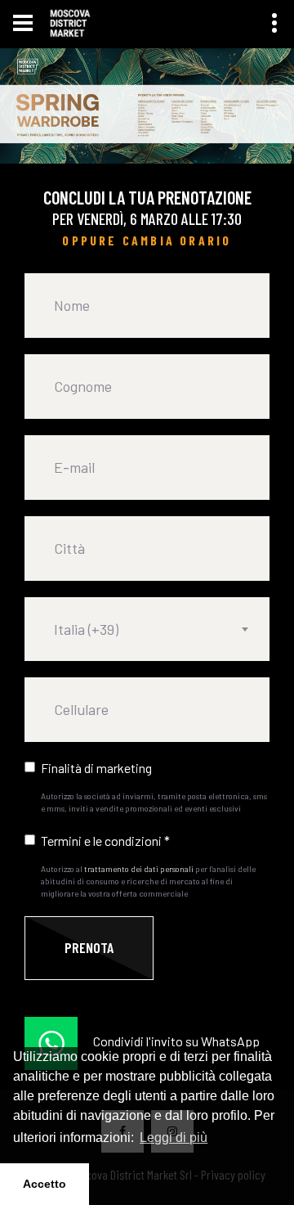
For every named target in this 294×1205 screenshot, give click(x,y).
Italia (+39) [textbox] (86, 629)
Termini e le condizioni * (105, 840)
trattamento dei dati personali (139, 869)
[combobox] (147, 629)
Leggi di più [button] (173, 1137)
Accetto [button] (44, 1183)
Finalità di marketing (96, 768)
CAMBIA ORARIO (177, 240)
